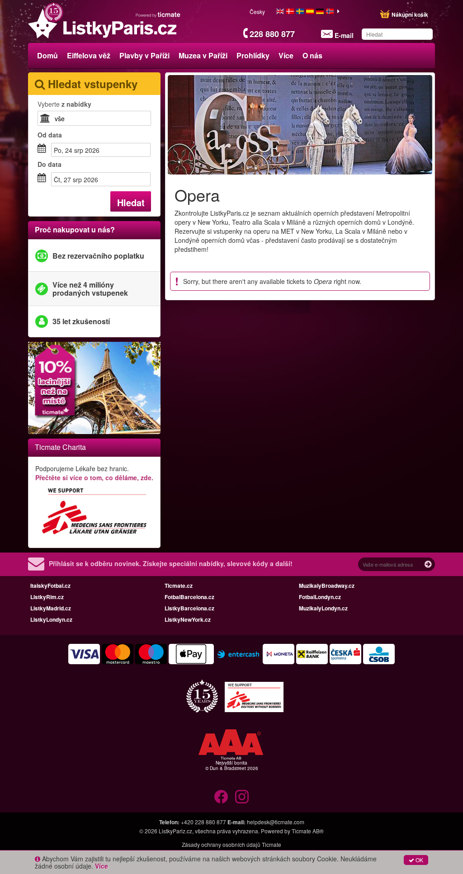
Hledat (131, 202)
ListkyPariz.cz (175, 831)
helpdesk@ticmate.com (275, 822)
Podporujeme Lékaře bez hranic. (94, 473)
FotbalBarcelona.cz (189, 597)
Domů (47, 55)
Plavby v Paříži (144, 55)
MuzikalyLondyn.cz (323, 608)
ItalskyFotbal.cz (50, 585)
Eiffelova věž (88, 55)
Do (49, 164)
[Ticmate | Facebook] (221, 796)
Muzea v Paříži (203, 55)
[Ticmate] (158, 14)
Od (50, 134)
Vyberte (64, 104)
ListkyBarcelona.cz (189, 608)
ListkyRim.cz (47, 597)
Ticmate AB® (308, 831)
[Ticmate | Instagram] (242, 796)
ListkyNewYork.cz (188, 619)
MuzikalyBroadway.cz (326, 585)
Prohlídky (252, 55)
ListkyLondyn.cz (51, 619)
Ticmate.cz (179, 585)
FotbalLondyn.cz (320, 597)
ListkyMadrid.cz (50, 608)
